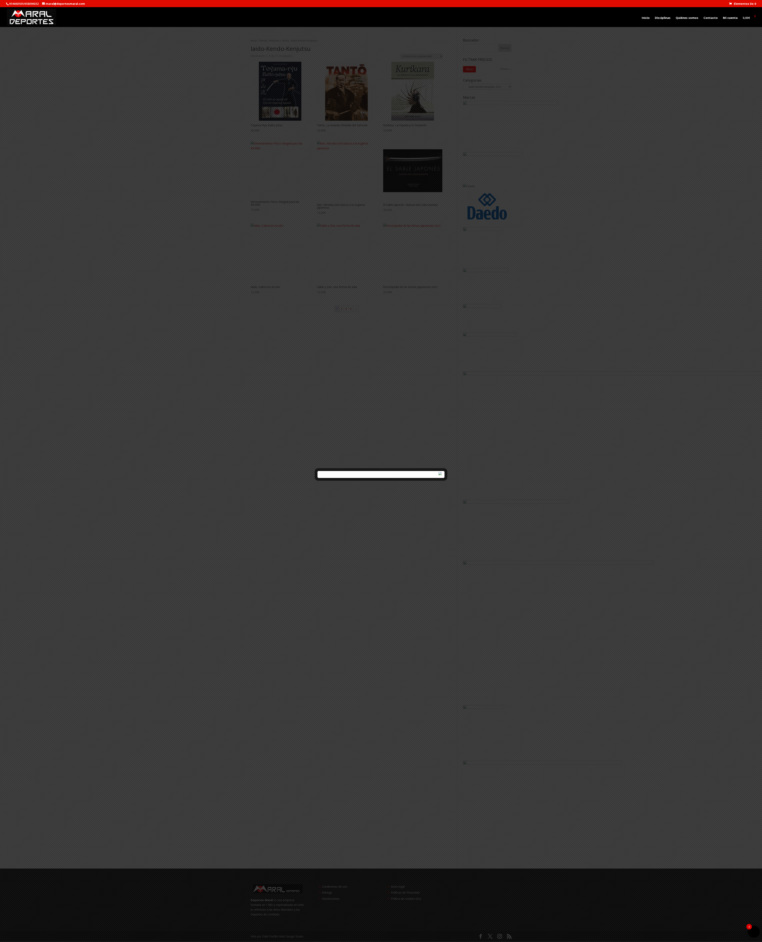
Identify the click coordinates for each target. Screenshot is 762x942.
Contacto (710, 18)
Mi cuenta (730, 18)
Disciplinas (663, 18)
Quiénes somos (687, 18)
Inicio (646, 18)
